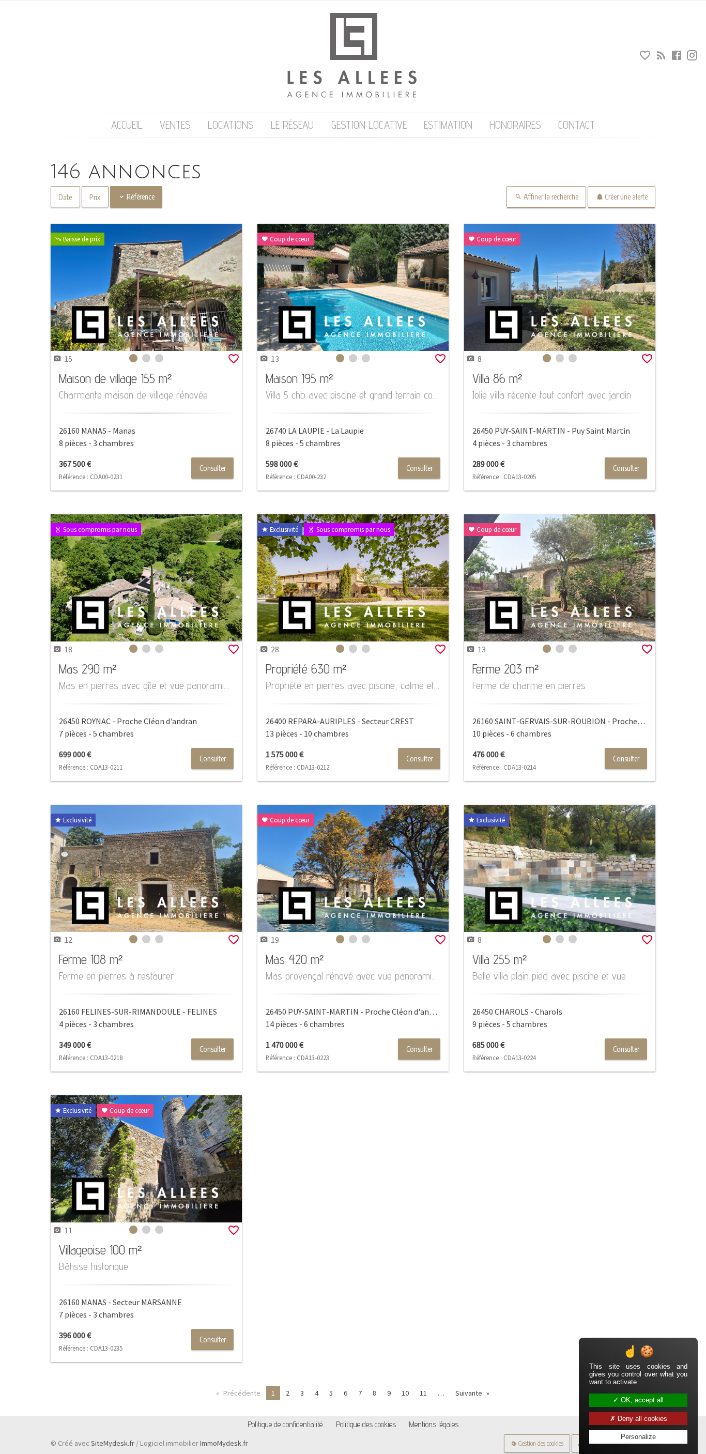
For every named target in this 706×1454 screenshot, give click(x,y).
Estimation (448, 124)
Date (65, 197)
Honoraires (515, 124)
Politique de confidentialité (285, 1424)
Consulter (212, 467)
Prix (94, 197)
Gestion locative (369, 124)
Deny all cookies (641, 1418)
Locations (231, 124)
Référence (140, 196)
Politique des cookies (366, 1424)
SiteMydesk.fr (112, 1443)
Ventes (175, 124)
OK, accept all (641, 1400)
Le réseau (292, 124)
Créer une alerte (625, 196)
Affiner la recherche (550, 196)
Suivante (468, 1393)
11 (423, 1393)
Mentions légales (433, 1424)
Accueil (127, 124)
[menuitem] (126, 125)
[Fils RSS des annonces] (660, 57)
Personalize (638, 1437)
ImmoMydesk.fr (224, 1443)
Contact (576, 124)
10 (405, 1393)
